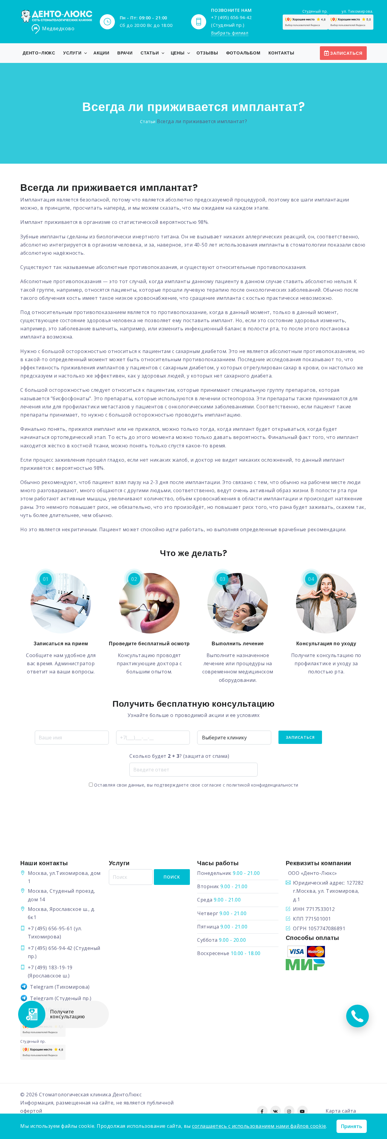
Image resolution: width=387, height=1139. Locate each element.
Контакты (281, 53)
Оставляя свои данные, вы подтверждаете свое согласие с (195, 785)
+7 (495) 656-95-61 (50, 928)
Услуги (72, 53)
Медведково (58, 28)
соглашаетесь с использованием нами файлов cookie (259, 1126)
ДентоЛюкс (127, 1094)
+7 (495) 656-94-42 (50, 948)
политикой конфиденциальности (262, 785)
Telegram (41, 987)
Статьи (150, 53)
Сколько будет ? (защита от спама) (179, 756)
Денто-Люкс (39, 53)
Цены (178, 53)
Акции (101, 53)
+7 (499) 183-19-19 (50, 967)
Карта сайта (341, 1111)
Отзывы (207, 53)
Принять (351, 1126)
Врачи (125, 53)
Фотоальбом (243, 53)
